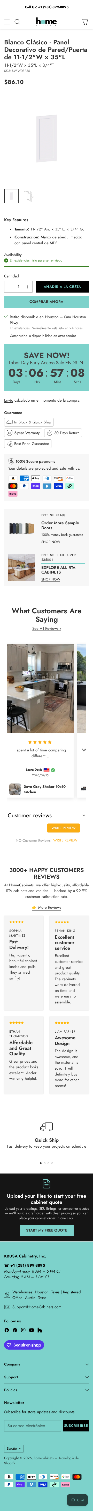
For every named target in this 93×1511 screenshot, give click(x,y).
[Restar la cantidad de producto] (9, 286)
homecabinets (43, 1458)
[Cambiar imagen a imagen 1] (11, 196)
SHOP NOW (50, 541)
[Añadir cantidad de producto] (27, 286)
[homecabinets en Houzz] (40, 1331)
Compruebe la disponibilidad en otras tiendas (43, 335)
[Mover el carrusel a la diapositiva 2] (44, 1163)
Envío (8, 400)
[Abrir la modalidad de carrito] (84, 22)
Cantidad (11, 276)
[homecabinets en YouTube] (31, 1331)
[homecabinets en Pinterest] (15, 1331)
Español (12, 1448)
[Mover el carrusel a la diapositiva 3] (48, 1163)
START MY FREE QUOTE (46, 1230)
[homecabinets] (46, 21)
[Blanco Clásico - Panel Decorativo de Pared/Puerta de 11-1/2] (46, 138)
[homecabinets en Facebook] (7, 1331)
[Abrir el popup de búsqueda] (17, 22)
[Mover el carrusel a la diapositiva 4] (52, 1163)
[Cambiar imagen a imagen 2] (29, 196)
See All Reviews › (46, 628)
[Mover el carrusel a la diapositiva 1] (41, 1163)
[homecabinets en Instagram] (23, 1331)
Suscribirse (76, 1425)
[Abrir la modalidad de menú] (7, 22)
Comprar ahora (46, 301)
